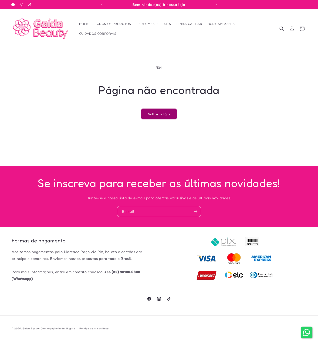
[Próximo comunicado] (216, 4)
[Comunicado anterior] (102, 4)
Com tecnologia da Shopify (58, 328)
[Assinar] (195, 211)
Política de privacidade (94, 328)
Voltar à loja (159, 114)
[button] (147, 24)
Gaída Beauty (31, 328)
